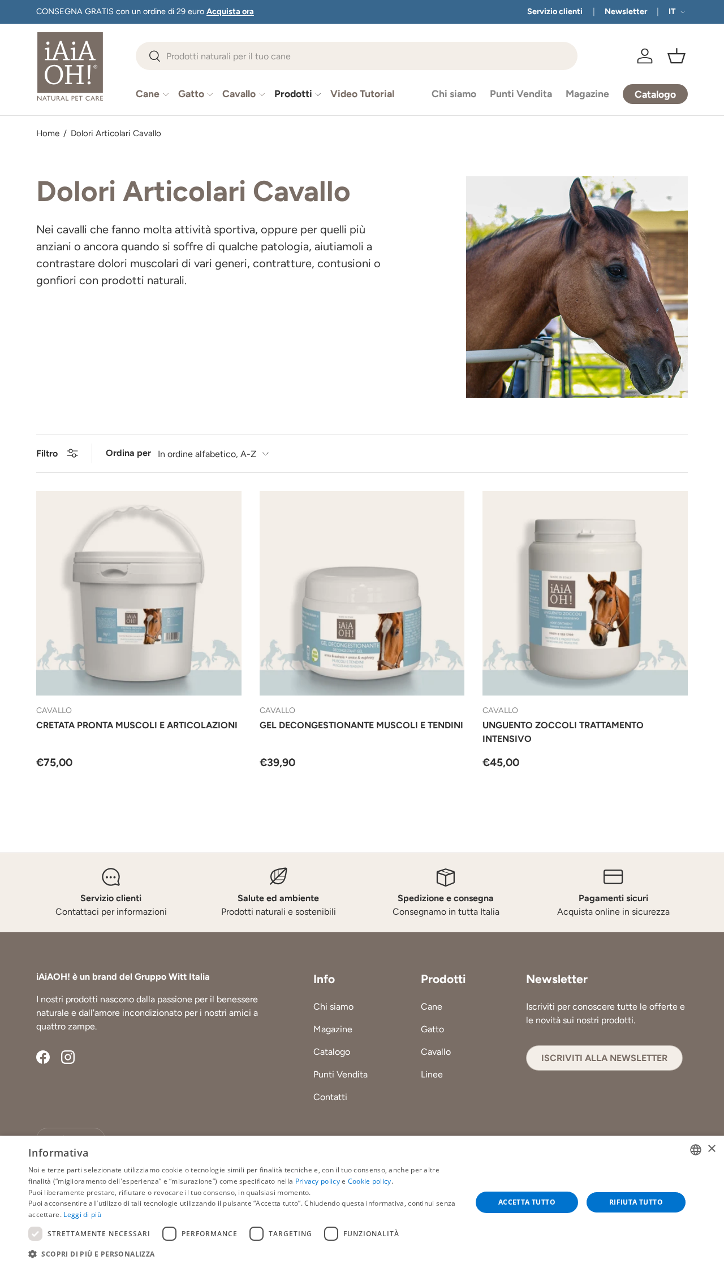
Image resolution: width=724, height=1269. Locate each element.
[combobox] (357, 56)
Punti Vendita (521, 93)
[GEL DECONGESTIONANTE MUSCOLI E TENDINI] (362, 593)
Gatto (191, 93)
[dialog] (362, 1202)
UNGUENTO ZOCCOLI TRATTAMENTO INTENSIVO (563, 732)
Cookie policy (369, 1181)
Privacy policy (317, 1181)
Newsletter (626, 11)
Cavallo (239, 93)
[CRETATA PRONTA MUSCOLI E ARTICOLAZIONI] (139, 593)
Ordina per (128, 452)
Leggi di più (82, 1214)
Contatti (330, 1097)
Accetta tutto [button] (526, 1202)
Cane (148, 93)
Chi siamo (454, 93)
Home (47, 133)
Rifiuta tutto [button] (636, 1202)
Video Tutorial (362, 93)
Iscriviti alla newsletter (604, 1058)
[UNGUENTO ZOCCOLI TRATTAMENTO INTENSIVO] (585, 593)
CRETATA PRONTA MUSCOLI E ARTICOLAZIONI (137, 725)
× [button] (711, 1149)
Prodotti (293, 93)
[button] (676, 56)
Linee (432, 1074)
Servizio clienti (555, 11)
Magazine (587, 93)
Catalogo (331, 1051)
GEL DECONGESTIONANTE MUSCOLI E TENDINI (361, 725)
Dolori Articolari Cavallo (116, 133)
